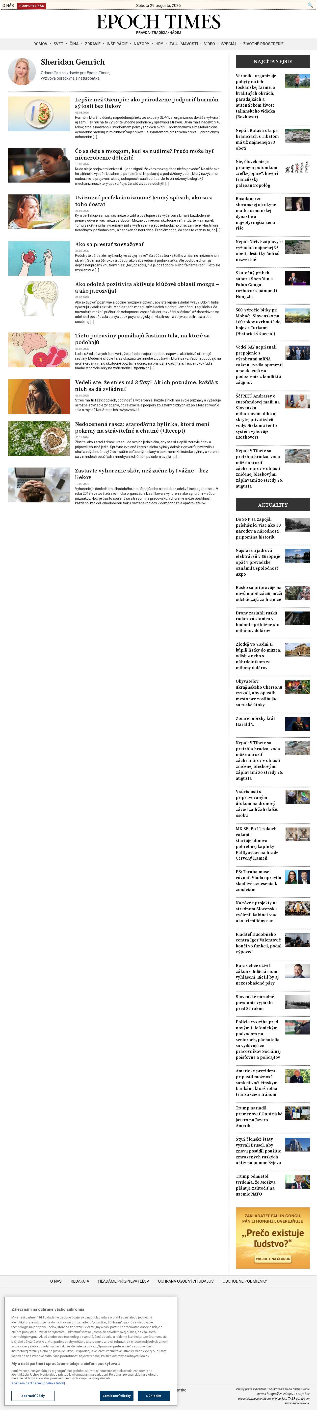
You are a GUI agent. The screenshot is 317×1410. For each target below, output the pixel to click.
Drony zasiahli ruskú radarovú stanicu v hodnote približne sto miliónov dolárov (257, 622)
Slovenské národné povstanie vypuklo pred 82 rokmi (255, 1002)
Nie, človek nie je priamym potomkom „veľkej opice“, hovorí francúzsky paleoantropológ (257, 173)
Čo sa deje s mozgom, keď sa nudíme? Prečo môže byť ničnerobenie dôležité (144, 154)
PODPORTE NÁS (31, 6)
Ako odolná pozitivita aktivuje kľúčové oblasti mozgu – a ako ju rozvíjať (147, 287)
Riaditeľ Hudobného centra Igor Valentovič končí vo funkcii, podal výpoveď (259, 943)
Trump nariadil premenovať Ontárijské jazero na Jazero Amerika (259, 1116)
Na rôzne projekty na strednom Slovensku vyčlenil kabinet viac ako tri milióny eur (257, 911)
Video (209, 44)
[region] (90, 1351)
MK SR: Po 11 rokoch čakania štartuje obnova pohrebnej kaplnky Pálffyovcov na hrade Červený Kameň (257, 843)
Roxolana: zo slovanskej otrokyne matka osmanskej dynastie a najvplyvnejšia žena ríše (256, 213)
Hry (159, 44)
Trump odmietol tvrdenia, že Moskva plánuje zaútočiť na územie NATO (256, 1185)
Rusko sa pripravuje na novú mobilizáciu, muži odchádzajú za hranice (259, 593)
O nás (56, 1281)
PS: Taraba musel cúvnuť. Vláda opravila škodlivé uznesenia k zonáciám (258, 880)
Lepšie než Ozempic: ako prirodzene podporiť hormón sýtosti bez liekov (147, 103)
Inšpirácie (117, 44)
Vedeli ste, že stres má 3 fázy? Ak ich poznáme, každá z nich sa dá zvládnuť (146, 385)
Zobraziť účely (33, 1396)
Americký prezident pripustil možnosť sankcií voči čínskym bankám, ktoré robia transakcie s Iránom (257, 1082)
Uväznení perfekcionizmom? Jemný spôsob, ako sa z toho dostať (143, 201)
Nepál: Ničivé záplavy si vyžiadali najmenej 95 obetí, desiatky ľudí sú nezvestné (259, 250)
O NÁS (8, 5)
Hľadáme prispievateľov (123, 1281)
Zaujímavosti (183, 44)
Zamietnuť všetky (117, 1396)
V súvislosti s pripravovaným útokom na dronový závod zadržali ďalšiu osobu (257, 803)
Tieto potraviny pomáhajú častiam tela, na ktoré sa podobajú (142, 339)
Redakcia (80, 1281)
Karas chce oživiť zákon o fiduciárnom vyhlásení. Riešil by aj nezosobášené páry (257, 974)
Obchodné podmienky (245, 1281)
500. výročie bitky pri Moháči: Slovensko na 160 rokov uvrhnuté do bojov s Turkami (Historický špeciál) (258, 321)
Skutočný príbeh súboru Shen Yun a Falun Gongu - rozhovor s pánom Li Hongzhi (256, 284)
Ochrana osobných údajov (186, 1281)
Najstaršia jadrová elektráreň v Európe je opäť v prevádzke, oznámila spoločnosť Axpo (258, 562)
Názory (141, 44)
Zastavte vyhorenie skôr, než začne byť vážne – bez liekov (141, 474)
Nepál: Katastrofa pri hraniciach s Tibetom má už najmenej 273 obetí (257, 139)
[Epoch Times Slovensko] (158, 32)
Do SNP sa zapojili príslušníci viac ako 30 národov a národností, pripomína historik (258, 528)
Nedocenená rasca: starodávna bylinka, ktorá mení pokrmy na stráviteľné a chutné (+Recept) (142, 427)
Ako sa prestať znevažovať (109, 244)
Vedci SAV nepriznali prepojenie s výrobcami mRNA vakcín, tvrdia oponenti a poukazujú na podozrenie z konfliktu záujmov (259, 364)
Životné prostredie (263, 44)
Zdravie (93, 44)
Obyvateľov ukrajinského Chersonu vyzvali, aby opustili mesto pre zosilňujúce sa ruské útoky (259, 693)
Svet (58, 44)
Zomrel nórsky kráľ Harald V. (255, 721)
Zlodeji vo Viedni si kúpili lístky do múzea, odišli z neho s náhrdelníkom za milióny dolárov (258, 656)
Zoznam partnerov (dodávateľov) (38, 1383)
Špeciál (229, 44)
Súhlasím (153, 1396)
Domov (40, 44)
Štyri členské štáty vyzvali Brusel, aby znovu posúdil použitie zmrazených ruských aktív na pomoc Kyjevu (258, 1151)
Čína (74, 44)
